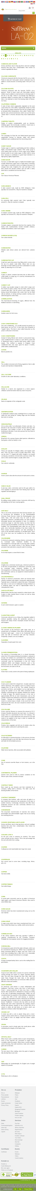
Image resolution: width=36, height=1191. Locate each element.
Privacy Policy (5, 1105)
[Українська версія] (32, 2)
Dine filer (17, 1142)
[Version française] (5, 2)
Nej (20, 1189)
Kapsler (17, 1105)
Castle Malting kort (6, 1166)
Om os (3, 1090)
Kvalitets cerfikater (19, 1135)
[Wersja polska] (32, 3)
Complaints (18, 1144)
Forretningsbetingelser (6, 1125)
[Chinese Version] (34, 2)
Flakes (16, 1095)
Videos (16, 1156)
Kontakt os (5, 1161)
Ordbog (17, 1146)
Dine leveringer (18, 1140)
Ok (15, 1189)
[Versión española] (10, 2)
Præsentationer (5, 1097)
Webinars (17, 1154)
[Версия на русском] (14, 2)
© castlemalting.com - (27, 1180)
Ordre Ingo (4, 1127)
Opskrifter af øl (19, 1125)
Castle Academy (19, 1158)
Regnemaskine (18, 1129)
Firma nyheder (4, 1095)
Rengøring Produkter (20, 1109)
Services (18, 1120)
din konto (29, 7)
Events (3, 1101)
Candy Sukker (18, 1103)
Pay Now (17, 1123)
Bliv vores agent (5, 1168)
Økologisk (17, 1111)
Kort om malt (18, 1117)
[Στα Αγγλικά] (27, 2)
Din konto (17, 1131)
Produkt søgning (19, 1115)
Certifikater (5, 1149)
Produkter (18, 1090)
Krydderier (17, 1101)
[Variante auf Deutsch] (12, 2)
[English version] (2, 2)
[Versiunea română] (29, 2)
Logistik (3, 1131)
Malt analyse (18, 1133)
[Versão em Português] (19, 2)
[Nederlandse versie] (7, 2)
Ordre (3, 1120)
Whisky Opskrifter (19, 1127)
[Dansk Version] (24, 2)
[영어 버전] (34, 3)
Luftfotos (3, 1099)
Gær (16, 1099)
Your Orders (18, 1137)
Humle (16, 1097)
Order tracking (4, 1129)
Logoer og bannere (6, 1103)
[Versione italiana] (17, 2)
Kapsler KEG (18, 1107)
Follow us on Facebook (7, 1170)
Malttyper (17, 1093)
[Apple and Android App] (17, 1173)
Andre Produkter (19, 1113)
